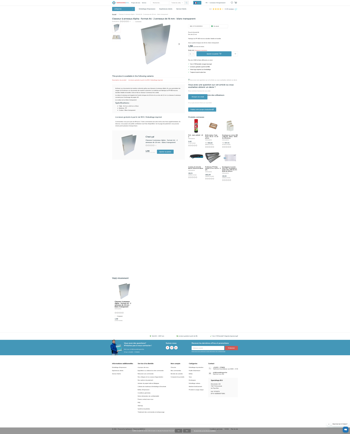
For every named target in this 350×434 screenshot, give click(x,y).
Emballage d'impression (147, 9)
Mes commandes (176, 370)
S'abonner (231, 348)
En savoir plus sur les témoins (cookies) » (205, 430)
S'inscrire (173, 367)
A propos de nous (143, 367)
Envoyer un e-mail (198, 97)
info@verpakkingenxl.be (220, 372)
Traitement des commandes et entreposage (151, 412)
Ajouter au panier (165, 152)
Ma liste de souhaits (177, 374)
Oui (178, 430)
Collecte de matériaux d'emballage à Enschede (152, 386)
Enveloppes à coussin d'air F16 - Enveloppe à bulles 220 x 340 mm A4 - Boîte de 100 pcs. (230, 169)
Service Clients (181, 9)
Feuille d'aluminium (194, 370)
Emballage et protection (196, 367)
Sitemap (140, 405)
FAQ (139, 402)
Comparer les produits (177, 377)
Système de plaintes (144, 409)
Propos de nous (135, 2)
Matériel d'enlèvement (195, 386)
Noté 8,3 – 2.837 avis (158, 336)
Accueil (114, 14)
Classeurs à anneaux (200, 50)
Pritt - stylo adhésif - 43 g (195, 135)
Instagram (171, 347)
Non (187, 430)
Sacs (190, 377)
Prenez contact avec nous (145, 399)
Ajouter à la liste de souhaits (235, 53)
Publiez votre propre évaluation (201, 109)
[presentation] (179, 44)
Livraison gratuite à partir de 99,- (188, 336)
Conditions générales (144, 393)
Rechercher (186, 3)
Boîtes (191, 374)
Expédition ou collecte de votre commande (151, 370)
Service (144, 2)
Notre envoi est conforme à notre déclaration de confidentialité (208, 351)
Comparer (120, 316)
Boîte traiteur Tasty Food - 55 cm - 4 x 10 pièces (211, 136)
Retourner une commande (145, 374)
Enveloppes (192, 380)
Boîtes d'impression (143, 390)
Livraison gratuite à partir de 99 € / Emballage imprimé (145, 80)
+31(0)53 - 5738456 (134, 352)
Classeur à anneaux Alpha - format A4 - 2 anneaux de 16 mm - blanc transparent (123, 304)
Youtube (176, 347)
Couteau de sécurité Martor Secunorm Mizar (195, 167)
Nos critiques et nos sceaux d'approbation (150, 377)
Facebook (167, 347)
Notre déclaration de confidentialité (148, 396)
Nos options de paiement (145, 380)
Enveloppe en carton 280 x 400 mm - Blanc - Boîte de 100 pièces (230, 136)
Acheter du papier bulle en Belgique (148, 383)
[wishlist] (232, 2)
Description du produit (119, 80)
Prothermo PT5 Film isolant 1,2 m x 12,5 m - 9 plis (213, 168)
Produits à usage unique (196, 390)
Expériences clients (165, 9)
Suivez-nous (171, 343)
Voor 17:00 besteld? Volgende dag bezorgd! (225, 336)
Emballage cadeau (194, 383)
